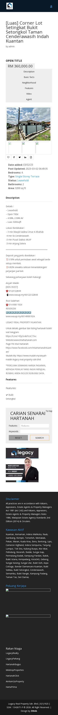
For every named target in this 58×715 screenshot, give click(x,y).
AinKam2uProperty (15, 681)
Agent (29, 99)
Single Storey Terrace (27, 176)
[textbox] (35, 425)
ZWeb (34, 710)
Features (29, 88)
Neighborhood (29, 82)
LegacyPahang (13, 658)
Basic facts (29, 77)
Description (29, 71)
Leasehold (23, 180)
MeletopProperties (15, 670)
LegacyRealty (12, 653)
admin (12, 46)
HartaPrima (11, 686)
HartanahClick (12, 675)
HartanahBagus (13, 664)
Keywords (13, 431)
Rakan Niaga (14, 648)
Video (29, 93)
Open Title (14, 60)
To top (49, 411)
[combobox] (34, 426)
